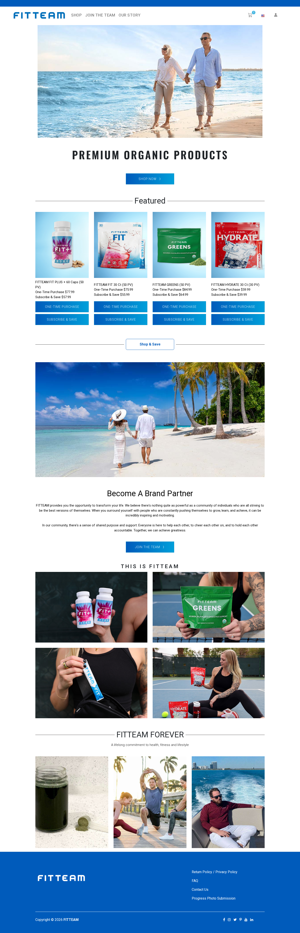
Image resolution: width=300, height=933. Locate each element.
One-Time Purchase (62, 307)
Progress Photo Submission (213, 898)
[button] (262, 16)
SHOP (76, 15)
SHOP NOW (148, 179)
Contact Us (200, 889)
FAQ (195, 881)
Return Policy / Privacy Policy (214, 872)
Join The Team (100, 15)
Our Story (129, 15)
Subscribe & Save (62, 319)
